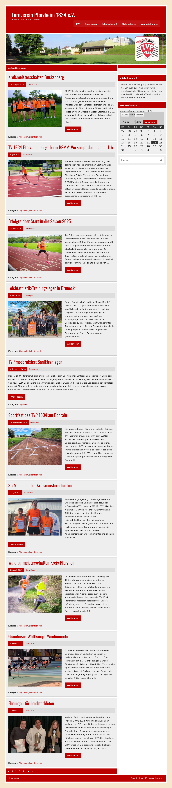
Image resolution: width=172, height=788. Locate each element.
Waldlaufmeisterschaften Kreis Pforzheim (42, 562)
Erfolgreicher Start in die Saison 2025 (39, 221)
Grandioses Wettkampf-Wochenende (38, 636)
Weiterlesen (73, 129)
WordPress (146, 778)
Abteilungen (91, 24)
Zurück (125, 115)
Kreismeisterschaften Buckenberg (36, 77)
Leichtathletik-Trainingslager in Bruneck (41, 288)
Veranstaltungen (149, 24)
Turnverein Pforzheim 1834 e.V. (43, 14)
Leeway (158, 778)
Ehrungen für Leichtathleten (31, 703)
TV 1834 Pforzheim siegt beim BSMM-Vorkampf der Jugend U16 (60, 147)
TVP (78, 24)
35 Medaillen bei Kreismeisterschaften (40, 485)
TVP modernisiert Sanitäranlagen (35, 361)
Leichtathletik (35, 137)
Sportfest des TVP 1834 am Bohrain (37, 415)
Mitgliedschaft (109, 24)
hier (122, 87)
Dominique (32, 84)
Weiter (139, 115)
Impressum (14, 778)
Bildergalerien (129, 24)
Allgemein (23, 137)
